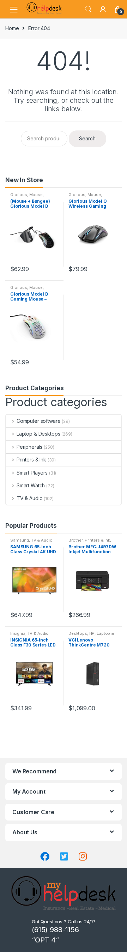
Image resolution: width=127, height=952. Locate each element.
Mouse (36, 194)
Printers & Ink (31, 460)
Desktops (77, 633)
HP (92, 633)
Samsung (19, 540)
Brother (75, 540)
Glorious (18, 194)
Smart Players (32, 473)
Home (12, 28)
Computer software (38, 421)
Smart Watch (31, 485)
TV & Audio (29, 498)
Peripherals (29, 447)
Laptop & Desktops (38, 434)
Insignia (17, 633)
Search (88, 9)
